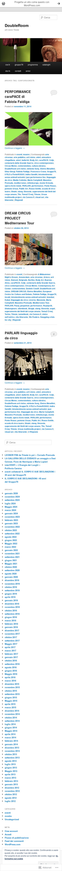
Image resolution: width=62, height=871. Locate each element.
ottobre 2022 (11, 530)
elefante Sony (33, 168)
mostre (26, 154)
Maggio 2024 (11, 506)
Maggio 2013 (11, 771)
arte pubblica (19, 157)
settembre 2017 (12, 640)
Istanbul (50, 297)
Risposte (33, 431)
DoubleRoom (17, 25)
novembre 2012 (12, 790)
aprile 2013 (10, 774)
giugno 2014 (11, 727)
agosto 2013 (11, 760)
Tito (19, 194)
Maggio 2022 (11, 543)
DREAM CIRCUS (18, 291)
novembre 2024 (12, 496)
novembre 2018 (12, 606)
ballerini (25, 160)
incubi (7, 297)
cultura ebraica (38, 165)
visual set (39, 197)
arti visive (30, 157)
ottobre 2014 (11, 717)
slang (20, 191)
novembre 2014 (12, 714)
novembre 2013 (12, 750)
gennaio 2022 (11, 550)
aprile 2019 (10, 597)
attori (18, 160)
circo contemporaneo (44, 163)
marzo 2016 (10, 680)
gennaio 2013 (11, 784)
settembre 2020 (12, 570)
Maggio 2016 (11, 673)
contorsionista (24, 165)
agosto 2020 (11, 573)
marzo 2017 (10, 650)
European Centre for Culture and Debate (28, 293)
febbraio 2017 (11, 653)
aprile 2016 (10, 677)
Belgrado (23, 280)
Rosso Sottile (35, 188)
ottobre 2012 (11, 794)
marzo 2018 (10, 620)
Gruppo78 (51, 171)
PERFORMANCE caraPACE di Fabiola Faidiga (18, 96)
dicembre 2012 (12, 787)
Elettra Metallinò (47, 168)
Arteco (47, 277)
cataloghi (46, 64)
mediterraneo (20, 182)
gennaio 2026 (11, 493)
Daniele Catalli (32, 288)
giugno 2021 (11, 560)
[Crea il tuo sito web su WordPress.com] (31, 3)
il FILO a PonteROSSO (14, 174)
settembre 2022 (12, 533)
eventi (19, 154)
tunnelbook (23, 314)
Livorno (32, 299)
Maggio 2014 (11, 730)
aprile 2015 (10, 704)
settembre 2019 (12, 590)
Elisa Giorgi (10, 171)
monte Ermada (46, 182)
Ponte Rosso (50, 185)
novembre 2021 (12, 553)
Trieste (37, 194)
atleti (38, 157)
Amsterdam (24, 277)
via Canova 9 (28, 197)
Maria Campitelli (35, 180)
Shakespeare (11, 308)
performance (37, 185)
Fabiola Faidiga (23, 171)
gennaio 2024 (11, 513)
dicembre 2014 (12, 710)
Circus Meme (11, 165)
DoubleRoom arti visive (15, 168)
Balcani (14, 280)
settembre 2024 (12, 499)
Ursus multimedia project (29, 429)
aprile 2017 (10, 647)
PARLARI (26, 185)
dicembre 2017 (12, 630)
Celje (51, 160)
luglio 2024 (10, 503)
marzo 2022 (10, 546)
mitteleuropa (33, 182)
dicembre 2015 (12, 683)
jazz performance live (36, 177)
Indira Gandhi (31, 174)
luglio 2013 (10, 764)
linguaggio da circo (19, 299)
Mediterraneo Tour (41, 302)
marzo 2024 (10, 510)
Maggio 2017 (11, 643)
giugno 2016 (11, 670)
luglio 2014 (10, 724)
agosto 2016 (11, 667)
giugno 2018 (11, 617)
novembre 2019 (12, 583)
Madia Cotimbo (20, 180)
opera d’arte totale (13, 185)
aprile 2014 (10, 734)
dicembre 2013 (12, 747)
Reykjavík (47, 305)
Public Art (23, 188)
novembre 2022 (12, 526)
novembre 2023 (12, 516)
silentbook (22, 308)
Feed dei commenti (14, 840)
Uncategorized (12, 819)
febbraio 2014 (11, 740)
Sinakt (14, 191)
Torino (7, 314)
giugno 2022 (11, 540)
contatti (18, 71)
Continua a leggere (15, 147)
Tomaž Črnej (27, 194)
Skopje (31, 308)
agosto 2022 (11, 536)
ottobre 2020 (11, 566)
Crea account (11, 831)
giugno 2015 (11, 697)
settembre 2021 (12, 556)
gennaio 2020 (11, 576)
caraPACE (43, 160)
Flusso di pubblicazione (17, 837)
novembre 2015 (12, 687)
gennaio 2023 (11, 523)
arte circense (37, 277)
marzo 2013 (10, 777)
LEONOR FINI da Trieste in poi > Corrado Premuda (30, 454)
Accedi (8, 834)
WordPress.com (13, 844)
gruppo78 (19, 64)
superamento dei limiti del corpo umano (22, 311)
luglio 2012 (10, 801)
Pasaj (16, 305)
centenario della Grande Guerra (19, 163)
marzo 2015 (10, 707)
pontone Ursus (11, 188)
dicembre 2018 (12, 603)
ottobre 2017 (11, 637)
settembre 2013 (12, 757)
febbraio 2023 (11, 520)
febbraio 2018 (11, 623)
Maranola (41, 299)
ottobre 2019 (11, 587)
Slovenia (27, 191)
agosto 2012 (11, 797)
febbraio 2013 (11, 780)
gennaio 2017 (11, 657)
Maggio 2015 (11, 700)
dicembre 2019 (12, 580)
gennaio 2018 (11, 627)
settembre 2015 (12, 694)
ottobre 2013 (11, 754)
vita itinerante (22, 317)
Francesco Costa (38, 171)
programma (33, 64)
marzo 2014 (10, 737)
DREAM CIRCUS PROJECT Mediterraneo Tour (19, 218)
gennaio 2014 (11, 744)
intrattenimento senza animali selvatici (28, 297)
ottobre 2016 (11, 660)
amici (28, 71)
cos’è (7, 64)
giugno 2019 (11, 593)
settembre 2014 (12, 720)
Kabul (7, 299)
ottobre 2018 (11, 610)
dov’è (7, 71)
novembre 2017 (12, 633)
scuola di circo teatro (14, 423)
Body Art (34, 160)
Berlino (31, 280)
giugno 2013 (11, 767)
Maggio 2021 (11, 563)
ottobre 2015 (11, 690)
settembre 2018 (12, 613)
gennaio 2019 (11, 600)
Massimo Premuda (23, 302)
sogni (52, 308)
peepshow (24, 305)
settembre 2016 (12, 663)
